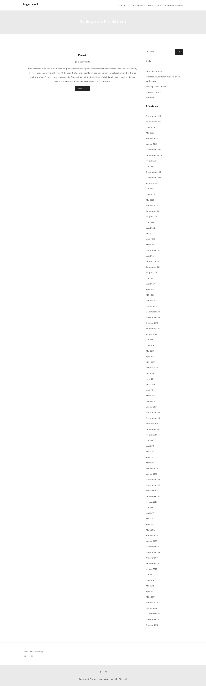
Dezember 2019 (153, 311)
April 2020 (150, 289)
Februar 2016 (152, 468)
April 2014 (150, 591)
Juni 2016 (150, 446)
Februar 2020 (152, 300)
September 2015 (153, 496)
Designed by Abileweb (117, 679)
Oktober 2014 (152, 558)
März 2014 (150, 597)
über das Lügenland (174, 5)
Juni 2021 (150, 256)
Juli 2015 (149, 507)
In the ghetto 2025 (154, 71)
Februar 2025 (152, 138)
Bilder (150, 5)
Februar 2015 (152, 535)
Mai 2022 (150, 233)
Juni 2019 (150, 345)
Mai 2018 (150, 373)
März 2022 (151, 244)
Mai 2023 (150, 200)
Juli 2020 (150, 278)
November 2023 (153, 177)
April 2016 (150, 457)
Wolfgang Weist (138, 5)
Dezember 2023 (153, 172)
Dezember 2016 (153, 412)
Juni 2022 (150, 228)
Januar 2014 (151, 608)
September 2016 (153, 429)
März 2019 (150, 362)
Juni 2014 (150, 580)
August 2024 (152, 161)
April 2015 (150, 524)
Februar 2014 (152, 602)
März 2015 (150, 530)
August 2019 (151, 334)
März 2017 (150, 395)
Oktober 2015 (152, 490)
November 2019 (153, 317)
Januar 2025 (152, 144)
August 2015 (151, 502)
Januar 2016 (151, 474)
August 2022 (151, 216)
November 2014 (153, 552)
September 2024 (154, 155)
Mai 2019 (150, 351)
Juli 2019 (149, 339)
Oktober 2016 (152, 423)
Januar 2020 (152, 306)
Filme (159, 5)
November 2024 (153, 149)
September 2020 (154, 267)
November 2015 (153, 485)
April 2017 (150, 390)
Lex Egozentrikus (153, 92)
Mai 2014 (150, 586)
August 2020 (151, 272)
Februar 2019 (152, 367)
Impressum (28, 656)
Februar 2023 (152, 205)
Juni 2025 (150, 127)
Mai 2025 (150, 133)
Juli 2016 (149, 440)
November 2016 (153, 418)
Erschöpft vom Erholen (156, 86)
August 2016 (151, 435)
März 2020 (151, 295)
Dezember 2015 (153, 479)
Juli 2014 (150, 574)
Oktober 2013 (152, 625)
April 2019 (150, 356)
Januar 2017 (151, 407)
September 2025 (154, 121)
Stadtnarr (123, 5)
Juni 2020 (150, 284)
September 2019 (153, 328)
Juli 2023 (150, 188)
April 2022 (150, 239)
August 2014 (151, 569)
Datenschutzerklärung (33, 651)
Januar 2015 (151, 541)
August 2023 (151, 183)
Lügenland (30, 4)
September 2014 (153, 563)
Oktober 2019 (152, 323)
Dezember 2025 (153, 116)
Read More (82, 89)
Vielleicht (150, 97)
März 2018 (150, 384)
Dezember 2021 (153, 250)
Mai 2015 (150, 518)
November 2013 (153, 619)
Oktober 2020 (152, 261)
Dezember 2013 (153, 613)
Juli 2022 (150, 222)
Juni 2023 (150, 194)
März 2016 (150, 462)
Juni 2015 (150, 513)
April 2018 (150, 379)
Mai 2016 (150, 451)
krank (82, 55)
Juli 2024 (150, 166)
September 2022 (154, 211)
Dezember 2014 (153, 546)
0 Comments (84, 62)
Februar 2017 (152, 401)
